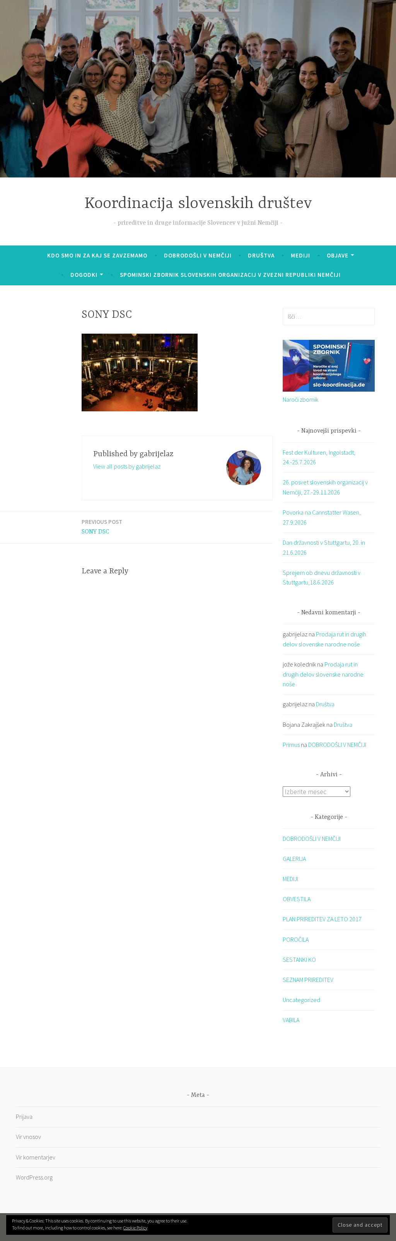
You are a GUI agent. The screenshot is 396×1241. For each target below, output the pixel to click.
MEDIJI (290, 879)
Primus (291, 744)
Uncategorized (301, 1000)
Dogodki (83, 274)
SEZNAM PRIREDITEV (308, 980)
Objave (337, 255)
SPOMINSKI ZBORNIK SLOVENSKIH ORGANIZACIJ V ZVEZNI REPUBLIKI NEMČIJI (230, 274)
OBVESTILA (297, 899)
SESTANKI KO (299, 959)
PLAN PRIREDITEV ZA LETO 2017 (322, 919)
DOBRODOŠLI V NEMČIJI (198, 255)
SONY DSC (102, 526)
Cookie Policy (135, 1228)
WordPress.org (34, 1177)
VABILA (291, 1020)
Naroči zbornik (300, 399)
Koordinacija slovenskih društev (198, 204)
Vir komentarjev (35, 1157)
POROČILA (296, 939)
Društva (261, 255)
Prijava (24, 1116)
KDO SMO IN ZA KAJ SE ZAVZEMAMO (97, 255)
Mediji (300, 255)
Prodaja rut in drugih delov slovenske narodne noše (323, 674)
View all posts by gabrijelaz (126, 466)
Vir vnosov (28, 1136)
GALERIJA (294, 859)
